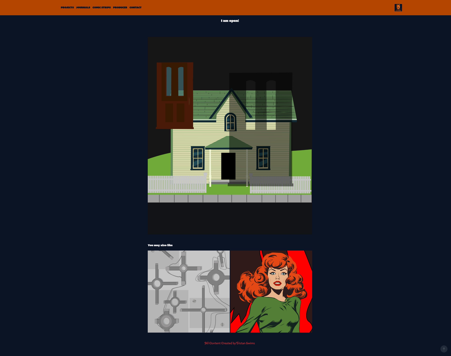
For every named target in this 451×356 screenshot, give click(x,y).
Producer (120, 7)
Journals (83, 7)
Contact (136, 7)
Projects (67, 7)
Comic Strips (102, 7)
